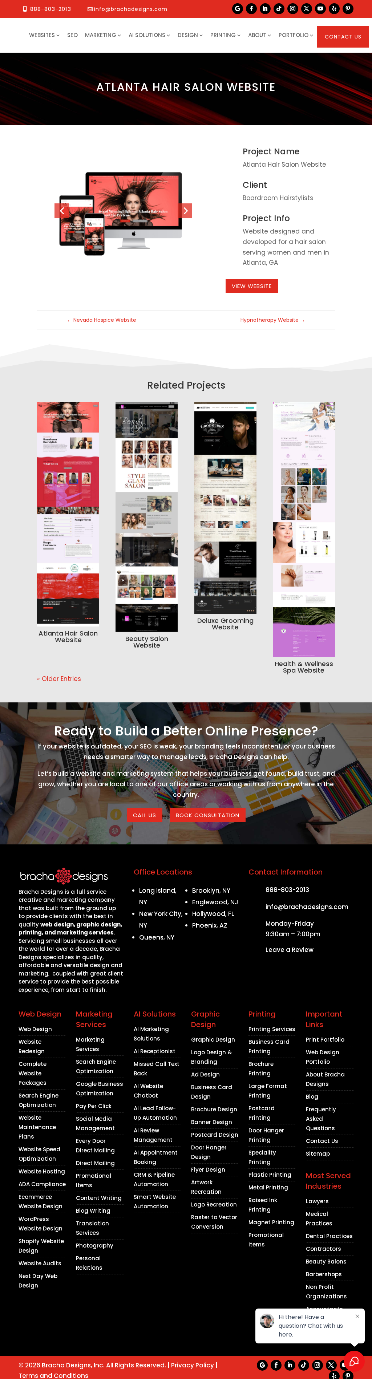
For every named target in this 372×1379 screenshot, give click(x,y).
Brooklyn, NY (211, 890)
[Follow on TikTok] (279, 8)
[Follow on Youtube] (320, 8)
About (257, 35)
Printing (223, 35)
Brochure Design (214, 1109)
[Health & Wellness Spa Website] (304, 529)
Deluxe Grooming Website (225, 624)
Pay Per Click (94, 1106)
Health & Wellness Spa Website (304, 667)
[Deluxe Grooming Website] (225, 508)
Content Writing (99, 1198)
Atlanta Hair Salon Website (68, 636)
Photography (94, 1245)
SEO (72, 35)
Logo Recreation (214, 1204)
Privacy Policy (192, 1365)
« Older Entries (59, 678)
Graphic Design (213, 1039)
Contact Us (343, 36)
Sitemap (318, 1153)
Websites (42, 35)
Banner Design (211, 1122)
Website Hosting (42, 1171)
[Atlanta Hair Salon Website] (68, 514)
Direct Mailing (95, 1163)
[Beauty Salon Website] (147, 517)
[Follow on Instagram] (292, 8)
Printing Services (271, 1029)
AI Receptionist (154, 1051)
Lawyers (317, 1201)
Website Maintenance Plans (37, 1127)
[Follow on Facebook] (251, 8)
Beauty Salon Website (146, 642)
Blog (312, 1096)
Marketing (100, 35)
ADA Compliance (42, 1184)
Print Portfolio (325, 1039)
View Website (252, 286)
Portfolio (293, 35)
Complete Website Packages (32, 1073)
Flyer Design (208, 1169)
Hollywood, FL (213, 913)
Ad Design (205, 1074)
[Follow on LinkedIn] (265, 8)
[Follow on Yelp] (334, 8)
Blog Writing (93, 1210)
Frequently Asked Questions (321, 1119)
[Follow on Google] (237, 8)
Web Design (35, 1029)
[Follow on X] (306, 8)
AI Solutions (147, 35)
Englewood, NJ (215, 902)
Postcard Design (214, 1135)
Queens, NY (156, 937)
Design (188, 35)
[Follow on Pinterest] (348, 8)
